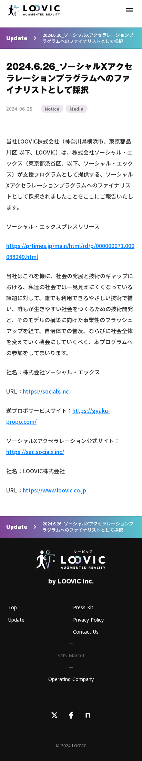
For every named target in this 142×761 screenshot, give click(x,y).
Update (16, 38)
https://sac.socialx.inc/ (35, 451)
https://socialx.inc (46, 391)
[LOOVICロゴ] (71, 559)
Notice (52, 108)
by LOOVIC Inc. (71, 581)
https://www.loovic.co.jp (54, 490)
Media (76, 108)
